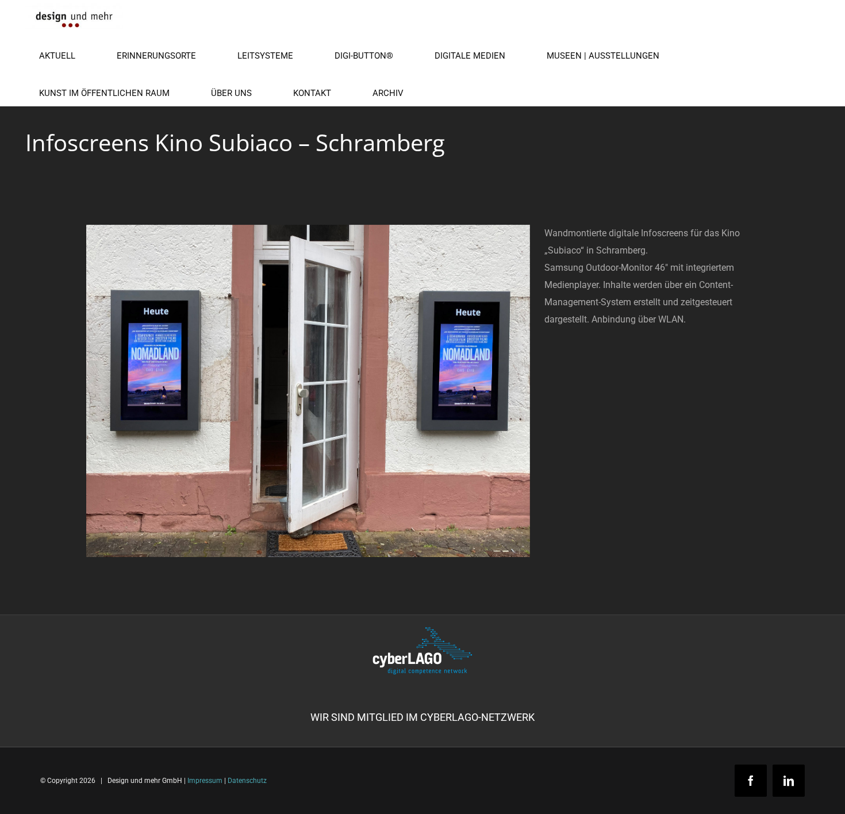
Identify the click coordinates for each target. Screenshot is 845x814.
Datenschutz (247, 781)
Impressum (204, 781)
